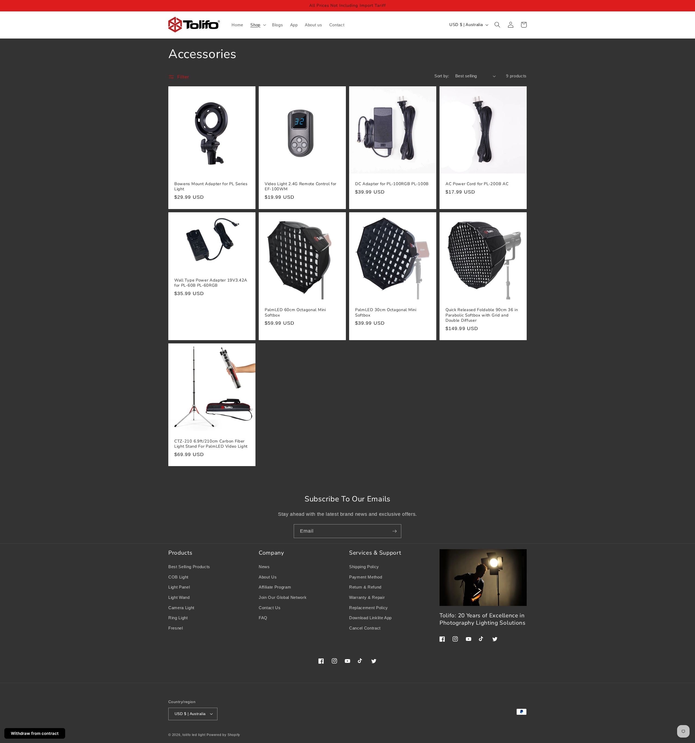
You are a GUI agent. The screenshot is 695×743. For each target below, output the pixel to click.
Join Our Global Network (283, 597)
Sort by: (441, 76)
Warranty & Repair (367, 597)
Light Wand (179, 597)
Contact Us (270, 607)
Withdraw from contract (35, 733)
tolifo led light (193, 735)
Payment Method (365, 577)
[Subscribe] (394, 531)
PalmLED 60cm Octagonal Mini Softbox (295, 312)
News (264, 566)
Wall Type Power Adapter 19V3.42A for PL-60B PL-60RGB (210, 283)
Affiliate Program (275, 587)
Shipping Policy (364, 566)
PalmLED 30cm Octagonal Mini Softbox (385, 312)
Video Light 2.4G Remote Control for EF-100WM (300, 186)
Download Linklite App (370, 617)
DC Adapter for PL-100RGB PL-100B (392, 183)
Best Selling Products (189, 566)
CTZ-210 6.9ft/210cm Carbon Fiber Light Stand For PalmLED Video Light (211, 444)
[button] (257, 25)
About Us (268, 577)
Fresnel (175, 628)
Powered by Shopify (223, 735)
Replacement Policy (368, 607)
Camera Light (181, 607)
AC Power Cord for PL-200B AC (477, 183)
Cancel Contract (365, 628)
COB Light (178, 577)
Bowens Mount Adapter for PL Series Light (210, 186)
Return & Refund (365, 587)
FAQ (263, 617)
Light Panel (179, 587)
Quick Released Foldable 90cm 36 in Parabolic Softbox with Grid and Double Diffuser (482, 315)
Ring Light (178, 617)
